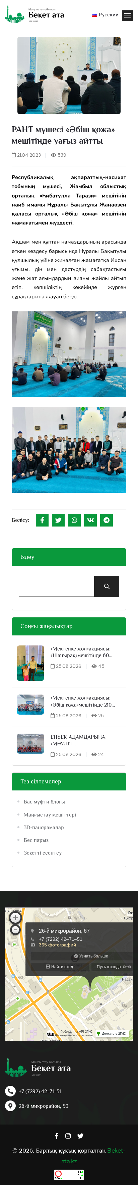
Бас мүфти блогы (44, 802)
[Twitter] (58, 520)
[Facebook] (42, 520)
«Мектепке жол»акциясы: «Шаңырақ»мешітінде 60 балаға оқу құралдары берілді (81, 652)
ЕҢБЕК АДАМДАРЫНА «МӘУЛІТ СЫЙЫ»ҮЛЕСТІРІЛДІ (78, 741)
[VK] (90, 520)
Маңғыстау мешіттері (50, 815)
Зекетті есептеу (43, 853)
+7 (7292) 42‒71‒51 (40, 1091)
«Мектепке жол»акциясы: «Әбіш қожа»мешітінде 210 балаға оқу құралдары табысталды (81, 702)
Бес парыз (36, 840)
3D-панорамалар (44, 828)
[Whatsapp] (74, 520)
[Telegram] (106, 520)
